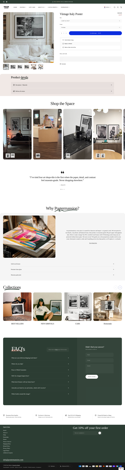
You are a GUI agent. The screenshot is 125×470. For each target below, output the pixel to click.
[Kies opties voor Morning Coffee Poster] (38, 155)
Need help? (64, 63)
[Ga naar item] (6, 67)
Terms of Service (7, 441)
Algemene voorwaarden (18, 467)
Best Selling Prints (93, 243)
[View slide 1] (61, 189)
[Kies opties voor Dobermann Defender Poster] (8, 155)
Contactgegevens (38, 467)
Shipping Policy (7, 443)
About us (5, 432)
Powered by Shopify (16, 465)
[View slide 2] (62, 189)
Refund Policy (6, 446)
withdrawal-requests (8, 452)
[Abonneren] (99, 433)
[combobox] (121, 468)
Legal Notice (6, 450)
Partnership (5, 437)
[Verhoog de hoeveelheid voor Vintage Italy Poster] (66, 33)
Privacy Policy (6, 448)
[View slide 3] (64, 189)
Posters (5, 439)
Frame (61, 24)
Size (61, 17)
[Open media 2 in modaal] (28, 37)
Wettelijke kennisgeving (31, 467)
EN (122, 468)
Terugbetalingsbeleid (6, 467)
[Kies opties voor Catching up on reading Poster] (103, 155)
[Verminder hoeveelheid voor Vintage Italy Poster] (61, 33)
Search (4, 430)
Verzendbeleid (25, 467)
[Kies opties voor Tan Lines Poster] (98, 155)
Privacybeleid (12, 467)
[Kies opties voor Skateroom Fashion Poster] (13, 155)
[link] (13, 460)
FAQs (56, 349)
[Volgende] (50, 40)
